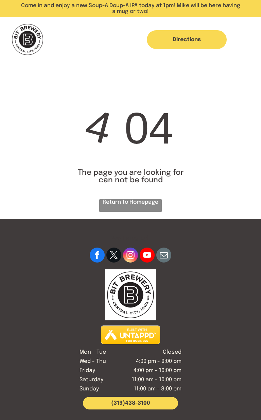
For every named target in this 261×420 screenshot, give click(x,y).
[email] (163, 256)
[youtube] (147, 256)
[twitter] (113, 256)
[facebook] (97, 256)
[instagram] (130, 256)
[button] (245, 39)
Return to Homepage (130, 202)
